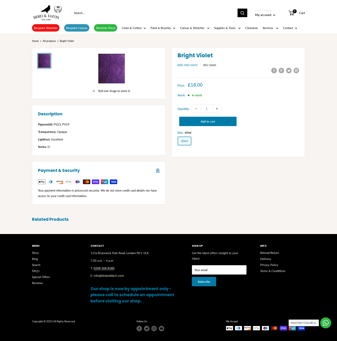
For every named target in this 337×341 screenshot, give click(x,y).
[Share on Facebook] (274, 70)
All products (49, 40)
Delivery (265, 259)
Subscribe (204, 281)
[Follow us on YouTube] (161, 328)
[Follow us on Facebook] (139, 328)
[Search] (242, 13)
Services (268, 28)
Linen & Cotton (132, 28)
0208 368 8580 (104, 268)
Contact (288, 28)
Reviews (37, 283)
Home (35, 40)
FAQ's (36, 271)
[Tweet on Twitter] (289, 70)
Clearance (251, 28)
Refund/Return (269, 252)
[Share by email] (296, 70)
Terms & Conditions (273, 271)
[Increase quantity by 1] (217, 109)
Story (35, 252)
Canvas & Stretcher (192, 28)
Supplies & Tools (225, 28)
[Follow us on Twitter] (146, 328)
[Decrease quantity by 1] (196, 109)
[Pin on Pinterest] (281, 70)
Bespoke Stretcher (46, 28)
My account (263, 15)
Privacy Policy (269, 265)
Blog (35, 259)
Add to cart (208, 121)
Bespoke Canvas (76, 28)
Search (36, 265)
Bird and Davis (187, 65)
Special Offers (41, 277)
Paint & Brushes (161, 28)
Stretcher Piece (105, 28)
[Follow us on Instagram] (154, 328)
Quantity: (183, 108)
